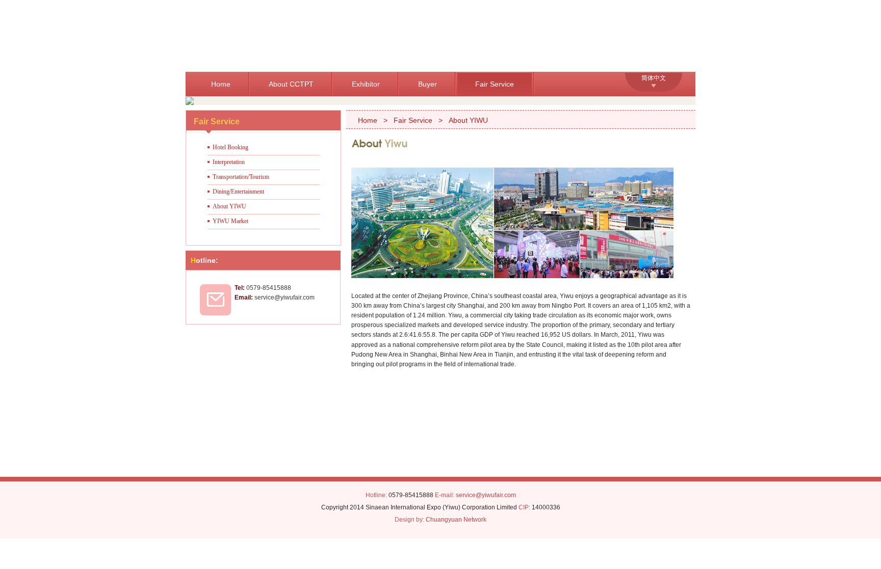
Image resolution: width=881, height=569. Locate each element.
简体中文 (653, 78)
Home (220, 84)
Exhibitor (366, 84)
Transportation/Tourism (241, 176)
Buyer (427, 84)
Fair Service (494, 84)
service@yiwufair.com (486, 495)
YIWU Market (230, 221)
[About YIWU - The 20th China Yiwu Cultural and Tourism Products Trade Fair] (350, 36)
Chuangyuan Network (456, 519)
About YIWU (229, 206)
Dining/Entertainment (238, 191)
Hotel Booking (230, 147)
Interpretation (229, 162)
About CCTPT (291, 84)
